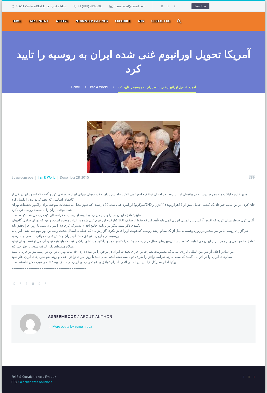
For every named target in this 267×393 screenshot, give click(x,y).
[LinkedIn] (39, 284)
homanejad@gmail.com (130, 6)
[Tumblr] (33, 284)
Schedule (122, 21)
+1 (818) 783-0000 (90, 6)
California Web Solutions (35, 382)
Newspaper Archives (92, 21)
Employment (38, 21)
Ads (141, 21)
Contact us (160, 21)
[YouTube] (175, 6)
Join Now (200, 6)
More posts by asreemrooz (72, 327)
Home (17, 21)
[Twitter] (20, 284)
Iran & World (46, 178)
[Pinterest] (26, 284)
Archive (62, 21)
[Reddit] (45, 284)
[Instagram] (168, 6)
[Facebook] (162, 6)
